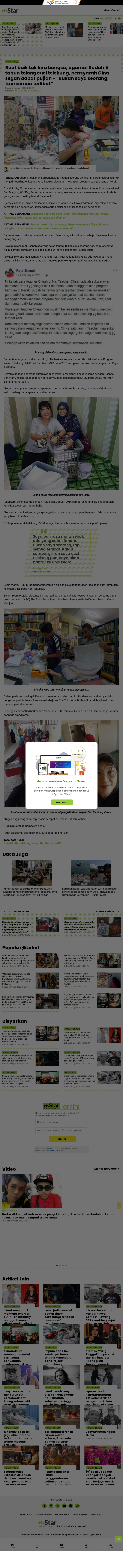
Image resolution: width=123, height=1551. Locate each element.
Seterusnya (62, 802)
